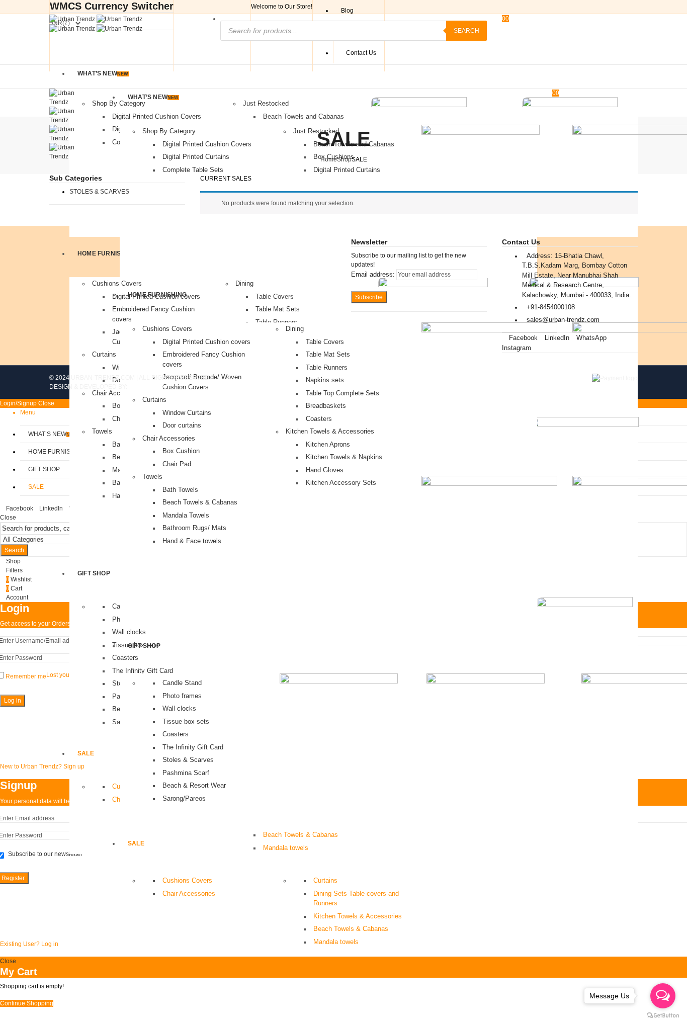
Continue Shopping (26, 1003)
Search (466, 30)
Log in (12, 700)
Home (328, 159)
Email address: (373, 274)
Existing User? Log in (29, 944)
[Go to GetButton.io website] (663, 1015)
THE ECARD (146, 386)
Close (8, 517)
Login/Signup (18, 403)
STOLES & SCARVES (99, 191)
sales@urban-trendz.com (563, 319)
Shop (344, 159)
